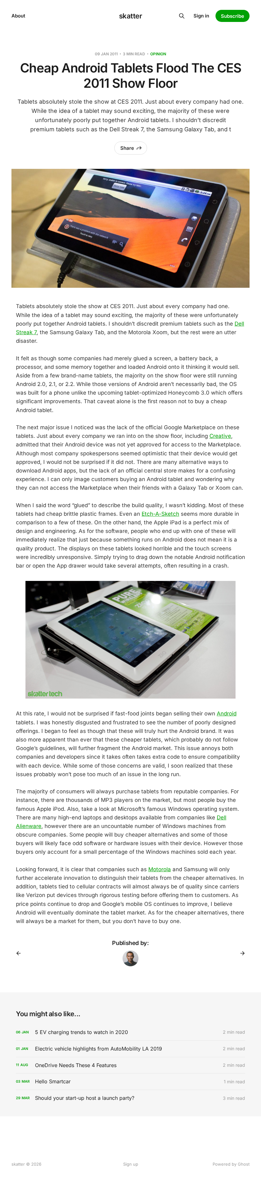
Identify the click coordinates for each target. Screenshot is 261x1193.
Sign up (130, 1164)
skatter (130, 15)
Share (127, 148)
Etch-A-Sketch (160, 514)
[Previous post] (20, 953)
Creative (220, 436)
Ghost (244, 1164)
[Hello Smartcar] (130, 1081)
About (18, 16)
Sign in (201, 16)
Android (226, 713)
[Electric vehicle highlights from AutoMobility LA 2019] (130, 1049)
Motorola (159, 869)
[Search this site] (182, 16)
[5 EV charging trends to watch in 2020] (130, 1032)
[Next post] (240, 953)
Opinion (158, 54)
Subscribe (232, 16)
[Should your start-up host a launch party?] (130, 1098)
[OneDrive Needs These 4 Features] (130, 1065)
